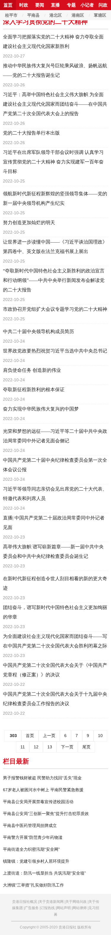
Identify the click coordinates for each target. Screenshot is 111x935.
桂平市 (11, 15)
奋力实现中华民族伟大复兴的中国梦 (41, 408)
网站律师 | (81, 908)
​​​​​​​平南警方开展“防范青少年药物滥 (32, 837)
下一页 (67, 746)
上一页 (49, 735)
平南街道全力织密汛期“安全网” (31, 849)
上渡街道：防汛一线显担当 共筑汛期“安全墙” (44, 873)
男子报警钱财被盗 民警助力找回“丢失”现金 (42, 777)
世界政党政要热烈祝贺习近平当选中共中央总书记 (55, 350)
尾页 (86, 746)
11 (22, 746)
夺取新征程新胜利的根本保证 (34, 389)
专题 (71, 5)
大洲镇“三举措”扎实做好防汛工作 (33, 885)
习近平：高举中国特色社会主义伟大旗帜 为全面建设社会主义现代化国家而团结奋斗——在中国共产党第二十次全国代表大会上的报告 (55, 104)
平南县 (33, 15)
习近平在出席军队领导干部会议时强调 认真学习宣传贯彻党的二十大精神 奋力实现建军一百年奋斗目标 (53, 162)
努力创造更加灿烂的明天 (29, 222)
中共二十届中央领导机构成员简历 (38, 331)
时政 (23, 5)
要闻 (39, 5)
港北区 (55, 15)
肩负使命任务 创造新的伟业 (32, 370)
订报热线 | (49, 908)
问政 (103, 5)
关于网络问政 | (77, 902)
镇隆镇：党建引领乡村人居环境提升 (36, 861)
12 (36, 746)
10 (100, 735)
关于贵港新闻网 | (52, 902)
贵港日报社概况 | (25, 902)
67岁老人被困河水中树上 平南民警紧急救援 (43, 789)
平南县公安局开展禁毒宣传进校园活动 (38, 801)
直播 (55, 5)
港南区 (78, 15)
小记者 (87, 5)
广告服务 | (33, 908)
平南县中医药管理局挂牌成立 (30, 825)
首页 (8, 5)
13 (49, 746)
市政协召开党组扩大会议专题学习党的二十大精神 (55, 309)
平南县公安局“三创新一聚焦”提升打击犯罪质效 (46, 813)
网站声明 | (65, 908)
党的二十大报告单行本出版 (31, 132)
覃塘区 (100, 15)
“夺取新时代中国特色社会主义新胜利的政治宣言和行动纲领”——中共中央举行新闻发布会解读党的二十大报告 (53, 280)
